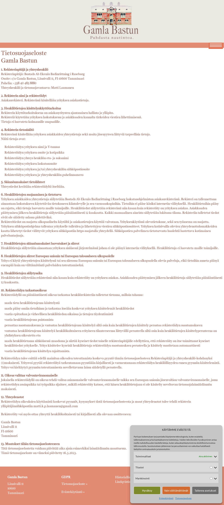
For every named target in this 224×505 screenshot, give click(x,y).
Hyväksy (147, 490)
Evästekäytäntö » (73, 492)
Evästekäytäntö (166, 498)
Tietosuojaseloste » (74, 484)
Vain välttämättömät (176, 490)
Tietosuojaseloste (183, 498)
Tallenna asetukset (205, 490)
